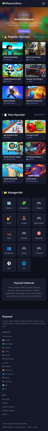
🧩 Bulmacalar (7, 344)
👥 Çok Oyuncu (8, 374)
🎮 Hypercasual (8, 359)
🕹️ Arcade (6, 355)
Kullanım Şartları (8, 410)
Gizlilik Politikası (8, 407)
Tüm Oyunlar (7, 336)
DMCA (4, 414)
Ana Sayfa (6, 399)
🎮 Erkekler (6, 366)
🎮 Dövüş (5, 378)
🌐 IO (4, 389)
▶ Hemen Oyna (24, 31)
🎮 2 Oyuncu (7, 381)
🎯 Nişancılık (7, 370)
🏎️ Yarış (5, 363)
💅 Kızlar (5, 351)
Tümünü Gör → (40, 37)
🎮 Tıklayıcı (6, 348)
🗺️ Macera (6, 340)
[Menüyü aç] (43, 3)
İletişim (5, 403)
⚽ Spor (5, 385)
